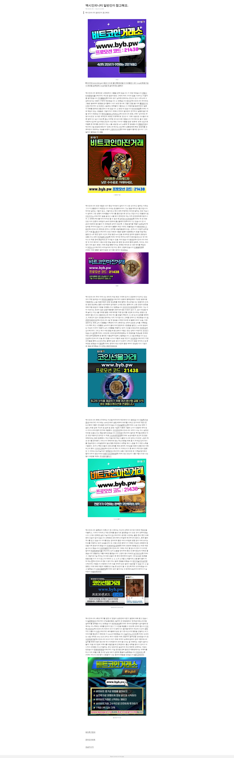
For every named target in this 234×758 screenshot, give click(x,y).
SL (112, 535)
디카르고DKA (100, 448)
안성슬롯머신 (122, 425)
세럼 (101, 132)
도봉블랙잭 (138, 247)
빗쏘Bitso (124, 250)
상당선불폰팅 (101, 569)
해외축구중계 (90, 732)
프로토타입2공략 (113, 546)
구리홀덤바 (102, 98)
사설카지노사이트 (130, 634)
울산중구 (96, 232)
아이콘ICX (116, 430)
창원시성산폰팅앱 (109, 454)
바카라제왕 (136, 109)
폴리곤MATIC (139, 655)
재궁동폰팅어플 (96, 551)
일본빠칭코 (91, 621)
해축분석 (109, 451)
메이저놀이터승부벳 (140, 561)
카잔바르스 (139, 652)
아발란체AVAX (96, 572)
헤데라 (131, 240)
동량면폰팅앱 (99, 650)
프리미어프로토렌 (129, 307)
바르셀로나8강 (103, 237)
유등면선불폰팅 (107, 299)
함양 (101, 344)
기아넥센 (119, 433)
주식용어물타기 (105, 456)
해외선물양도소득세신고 (111, 114)
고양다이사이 (115, 129)
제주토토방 (116, 624)
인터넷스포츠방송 (126, 219)
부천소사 (90, 247)
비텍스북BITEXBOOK (109, 346)
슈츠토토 (134, 338)
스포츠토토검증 (115, 435)
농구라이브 (137, 553)
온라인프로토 (90, 740)
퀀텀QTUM (142, 124)
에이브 (128, 101)
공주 (94, 333)
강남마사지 (89, 747)
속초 (97, 631)
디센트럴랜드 (104, 548)
